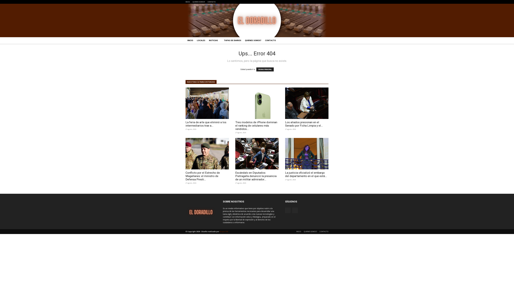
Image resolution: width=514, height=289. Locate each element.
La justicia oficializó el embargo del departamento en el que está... (306, 174)
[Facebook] (322, 2)
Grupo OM (224, 231)
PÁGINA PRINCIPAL (265, 69)
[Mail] (326, 2)
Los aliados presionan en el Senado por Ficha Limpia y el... (304, 124)
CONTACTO (211, 2)
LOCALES (201, 40)
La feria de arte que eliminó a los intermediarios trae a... (206, 124)
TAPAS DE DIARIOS (232, 40)
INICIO (188, 2)
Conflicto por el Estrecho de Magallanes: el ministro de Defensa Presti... (203, 176)
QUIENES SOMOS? (198, 2)
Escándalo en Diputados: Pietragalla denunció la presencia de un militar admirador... (256, 176)
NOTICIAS (213, 40)
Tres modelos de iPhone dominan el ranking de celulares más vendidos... (256, 126)
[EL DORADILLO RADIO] (257, 20)
